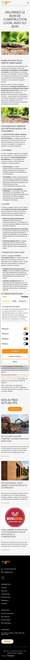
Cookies (20, 653)
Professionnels (5, 597)
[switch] (26, 334)
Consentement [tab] (6, 301)
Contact (7, 641)
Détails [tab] (14, 301)
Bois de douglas (6, 623)
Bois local (4, 591)
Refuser (15, 361)
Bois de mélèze (5, 620)
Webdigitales (11, 656)
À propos (4, 587)
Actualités (4, 603)
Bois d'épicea (5, 616)
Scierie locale (5, 594)
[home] (6, 3)
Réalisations (5, 600)
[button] (28, 2)
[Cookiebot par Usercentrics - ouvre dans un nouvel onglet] (21, 297)
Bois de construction (7, 613)
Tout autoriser (15, 351)
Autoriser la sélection (15, 356)
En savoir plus (5, 456)
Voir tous (15, 409)
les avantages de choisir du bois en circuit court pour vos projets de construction (15, 377)
